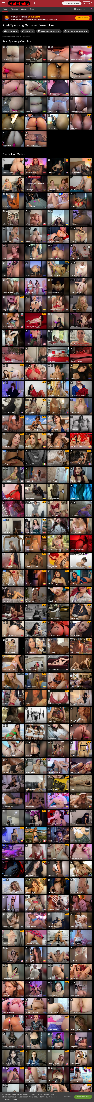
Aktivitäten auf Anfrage (76, 31)
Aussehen (11, 31)
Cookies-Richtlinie (9, 1099)
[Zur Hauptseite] (19, 3)
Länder (28, 31)
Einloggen (86, 3)
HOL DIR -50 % (82, 18)
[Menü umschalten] (3, 3)
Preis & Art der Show (49, 31)
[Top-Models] (34, 3)
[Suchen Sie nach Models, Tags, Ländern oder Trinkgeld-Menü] (90, 9)
